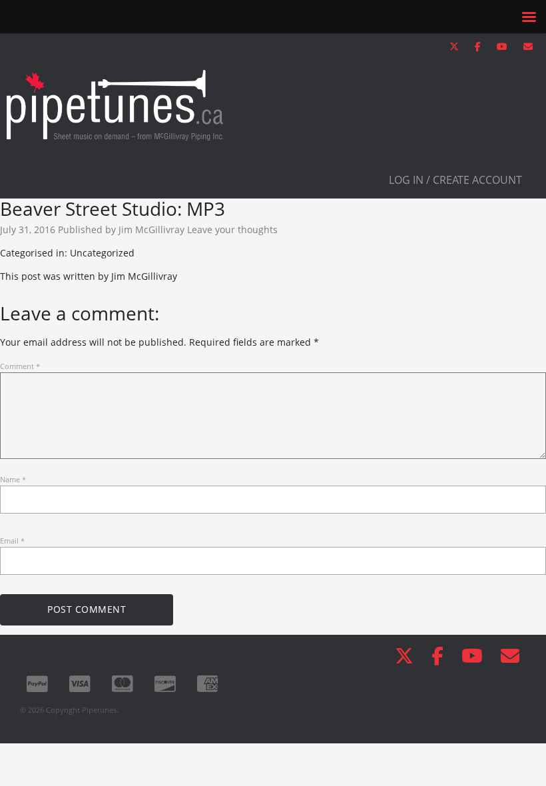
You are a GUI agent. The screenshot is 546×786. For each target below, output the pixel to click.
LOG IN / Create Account (455, 180)
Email (12, 541)
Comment (20, 366)
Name (13, 479)
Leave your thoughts (232, 229)
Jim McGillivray (151, 229)
